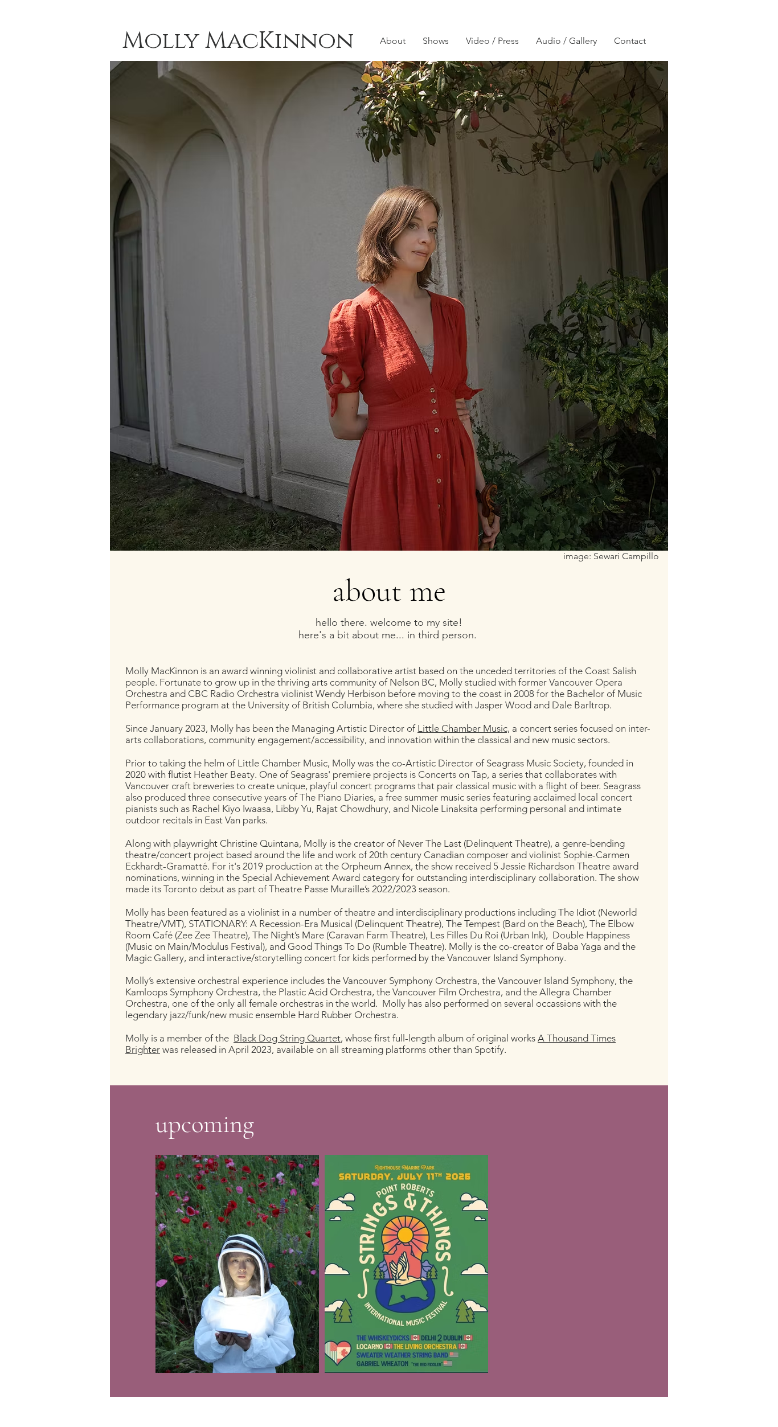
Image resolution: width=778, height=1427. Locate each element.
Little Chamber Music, (463, 728)
